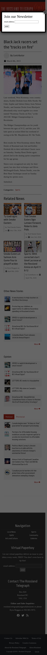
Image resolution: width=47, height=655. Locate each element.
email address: (9, 22)
